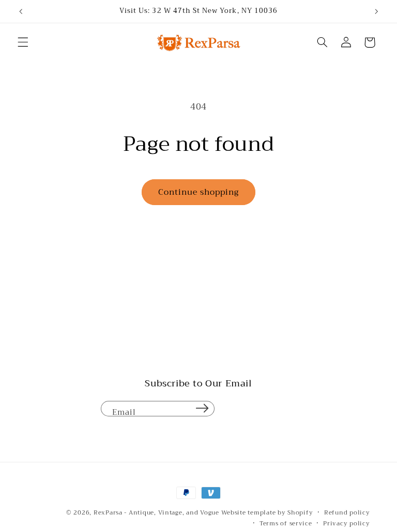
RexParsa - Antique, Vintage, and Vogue (156, 512)
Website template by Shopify (267, 512)
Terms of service (285, 523)
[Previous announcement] (20, 11)
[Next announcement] (376, 11)
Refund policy (347, 513)
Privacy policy (346, 523)
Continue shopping (198, 192)
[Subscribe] (202, 408)
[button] (23, 42)
